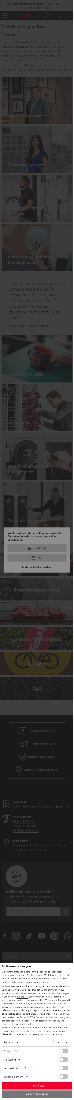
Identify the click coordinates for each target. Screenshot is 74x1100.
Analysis (8, 1051)
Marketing (10, 1059)
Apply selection (37, 1094)
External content (13, 1076)
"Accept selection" (25, 1023)
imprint (58, 1034)
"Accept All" (35, 1010)
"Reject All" (22, 996)
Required (9, 1042)
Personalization (12, 1068)
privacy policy (39, 1034)
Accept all (37, 1085)
